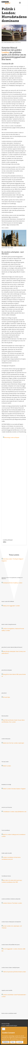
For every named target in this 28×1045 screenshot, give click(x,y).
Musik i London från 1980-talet (8, 601)
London (5, 52)
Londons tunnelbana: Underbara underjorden (11, 899)
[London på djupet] (14, 487)
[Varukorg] (23, 2)
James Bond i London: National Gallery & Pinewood (12, 647)
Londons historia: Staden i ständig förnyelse (11, 967)
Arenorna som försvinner (7, 807)
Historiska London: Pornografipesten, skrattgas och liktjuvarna (12, 578)
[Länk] (5, 2)
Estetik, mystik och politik (7, 853)
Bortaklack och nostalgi (6, 784)
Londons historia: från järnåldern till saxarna (11, 944)
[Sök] (26, 2)
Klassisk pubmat (5, 715)
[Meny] (20, 2)
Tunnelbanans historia (6, 876)
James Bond (4, 693)
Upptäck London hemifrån (7, 990)
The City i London (5, 761)
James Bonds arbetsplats (7, 670)
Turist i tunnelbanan (6, 830)
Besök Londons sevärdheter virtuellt (9, 1013)
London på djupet (8, 540)
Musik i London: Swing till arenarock (9, 624)
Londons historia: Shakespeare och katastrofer (11, 921)
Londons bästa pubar (6, 738)
